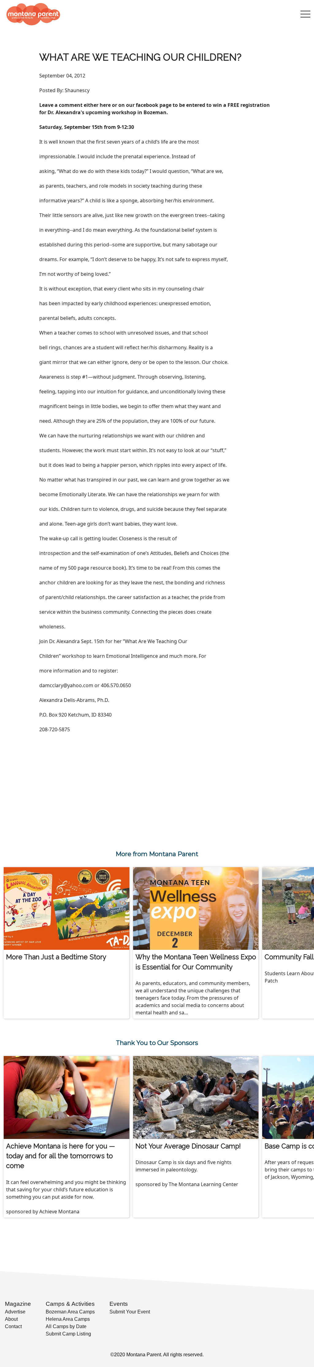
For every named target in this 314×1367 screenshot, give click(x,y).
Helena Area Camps (68, 1319)
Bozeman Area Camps (70, 1311)
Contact (13, 1326)
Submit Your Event (129, 1311)
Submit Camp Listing (68, 1333)
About (11, 1319)
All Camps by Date (66, 1326)
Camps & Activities (70, 1304)
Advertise (15, 1311)
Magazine (18, 1304)
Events (118, 1304)
